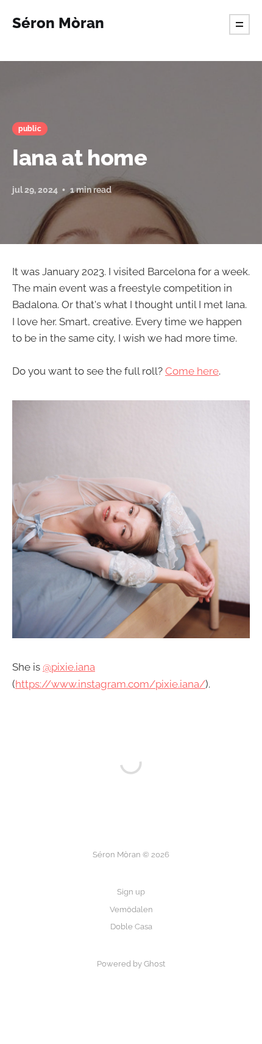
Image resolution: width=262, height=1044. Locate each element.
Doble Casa (131, 926)
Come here (192, 371)
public (29, 128)
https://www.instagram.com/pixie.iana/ (110, 684)
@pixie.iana (69, 667)
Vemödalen (131, 909)
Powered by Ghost (131, 963)
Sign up (131, 891)
